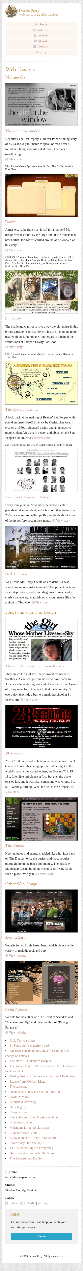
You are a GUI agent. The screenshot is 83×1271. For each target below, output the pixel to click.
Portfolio (42, 30)
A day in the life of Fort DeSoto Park (33, 1137)
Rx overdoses (18, 1112)
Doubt (10, 222)
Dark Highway (16, 574)
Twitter (13, 1203)
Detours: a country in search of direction (35, 1091)
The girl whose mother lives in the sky (34, 666)
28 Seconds (14, 753)
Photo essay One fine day (26, 1143)
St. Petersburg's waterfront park (30, 1045)
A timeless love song (23, 1102)
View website (17, 955)
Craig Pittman (16, 1009)
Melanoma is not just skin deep (29, 1127)
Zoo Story (13, 319)
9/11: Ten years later (22, 1040)
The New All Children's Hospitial (31, 1061)
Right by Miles (19, 1096)
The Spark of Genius (21, 409)
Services (42, 35)
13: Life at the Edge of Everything (31, 1148)
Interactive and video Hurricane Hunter (34, 1117)
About (42, 41)
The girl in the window (23, 131)
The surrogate (18, 1086)
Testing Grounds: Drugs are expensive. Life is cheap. (43, 1076)
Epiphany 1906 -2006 (23, 1132)
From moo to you (21, 1122)
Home (42, 24)
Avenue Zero (15, 937)
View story (16, 159)
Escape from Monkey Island (28, 1081)
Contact (42, 46)
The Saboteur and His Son (26, 1158)
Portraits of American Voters (27, 497)
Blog (43, 52)
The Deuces (14, 846)
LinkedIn (29, 1203)
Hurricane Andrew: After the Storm (32, 1153)
